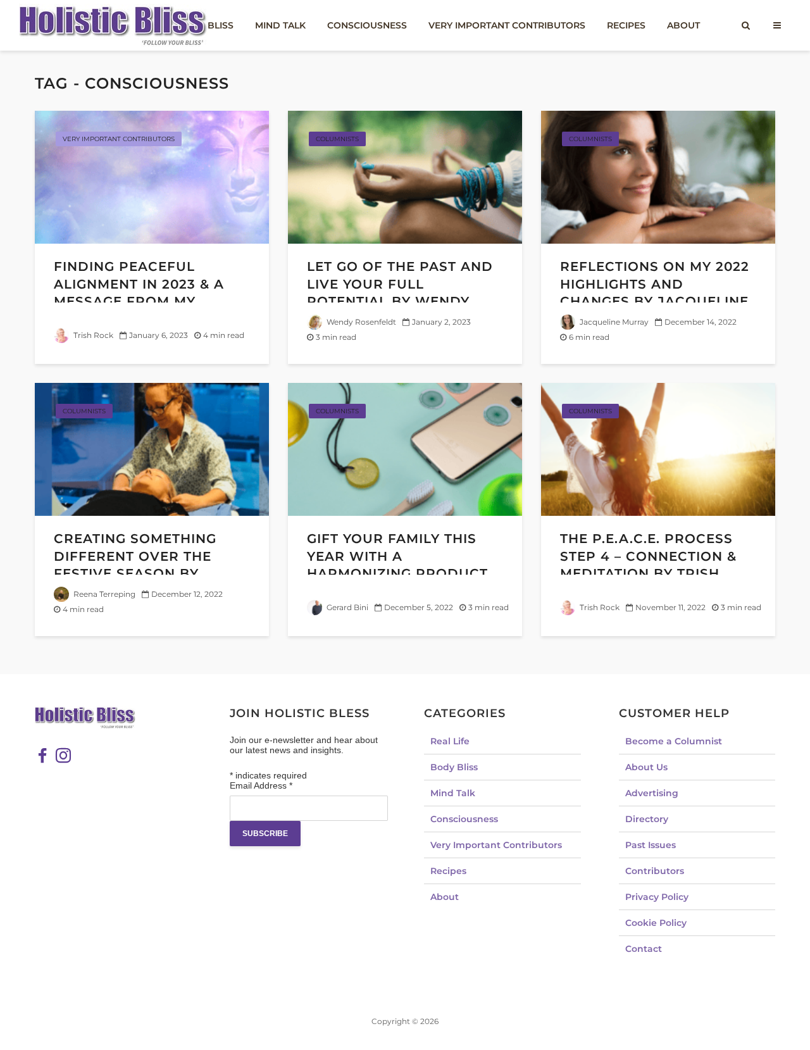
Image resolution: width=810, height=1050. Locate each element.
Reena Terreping (103, 594)
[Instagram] (63, 755)
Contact (643, 948)
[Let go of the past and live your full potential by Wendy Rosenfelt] (405, 176)
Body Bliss (454, 767)
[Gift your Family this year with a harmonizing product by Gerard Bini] (405, 448)
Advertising (651, 793)
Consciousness (367, 25)
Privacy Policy (656, 897)
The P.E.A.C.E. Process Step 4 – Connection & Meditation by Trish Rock (648, 564)
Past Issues (650, 845)
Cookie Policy (656, 922)
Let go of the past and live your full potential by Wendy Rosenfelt (400, 292)
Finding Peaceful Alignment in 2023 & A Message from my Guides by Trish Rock (139, 292)
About (683, 25)
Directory (646, 819)
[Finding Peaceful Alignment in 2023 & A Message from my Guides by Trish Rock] (152, 176)
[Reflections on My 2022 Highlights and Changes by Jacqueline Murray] (658, 176)
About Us (646, 767)
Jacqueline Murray (613, 322)
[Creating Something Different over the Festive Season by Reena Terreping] (152, 448)
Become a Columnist (673, 741)
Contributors (654, 871)
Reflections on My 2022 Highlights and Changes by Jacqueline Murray (654, 292)
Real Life (450, 741)
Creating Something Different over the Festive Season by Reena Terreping (135, 564)
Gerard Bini (346, 607)
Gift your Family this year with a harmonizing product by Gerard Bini (397, 564)
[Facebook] (42, 755)
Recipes (626, 25)
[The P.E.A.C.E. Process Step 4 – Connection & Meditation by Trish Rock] (658, 448)
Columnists (337, 139)
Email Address (261, 785)
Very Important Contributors (506, 25)
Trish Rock (92, 335)
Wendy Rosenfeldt (360, 322)
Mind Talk (280, 25)
